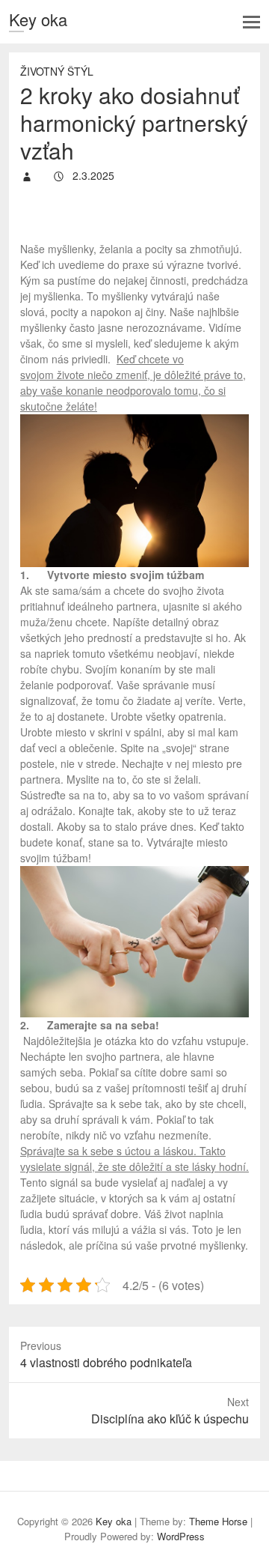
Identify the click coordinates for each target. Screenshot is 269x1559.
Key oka (38, 19)
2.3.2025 (91, 175)
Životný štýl (56, 71)
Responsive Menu (251, 22)
